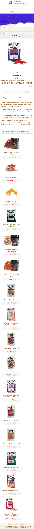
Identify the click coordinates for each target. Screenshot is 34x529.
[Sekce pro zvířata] (30, 16)
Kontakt (18, 20)
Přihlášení (13, 12)
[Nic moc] (15, 75)
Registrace (21, 12)
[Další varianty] (15, 181)
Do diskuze (5, 21)
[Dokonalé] (20, 75)
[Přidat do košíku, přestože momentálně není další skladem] (28, 92)
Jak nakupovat (27, 20)
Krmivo (13, 80)
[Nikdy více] (13, 75)
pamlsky (18, 80)
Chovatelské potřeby (6, 80)
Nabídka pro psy (7, 16)
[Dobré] (17, 75)
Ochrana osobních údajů (11, 527)
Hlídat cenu (30, 86)
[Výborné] (19, 75)
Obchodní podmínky (26, 526)
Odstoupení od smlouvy (23, 527)
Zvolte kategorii (17, 36)
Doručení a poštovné (9, 20)
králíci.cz (17, 2)
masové (23, 80)
